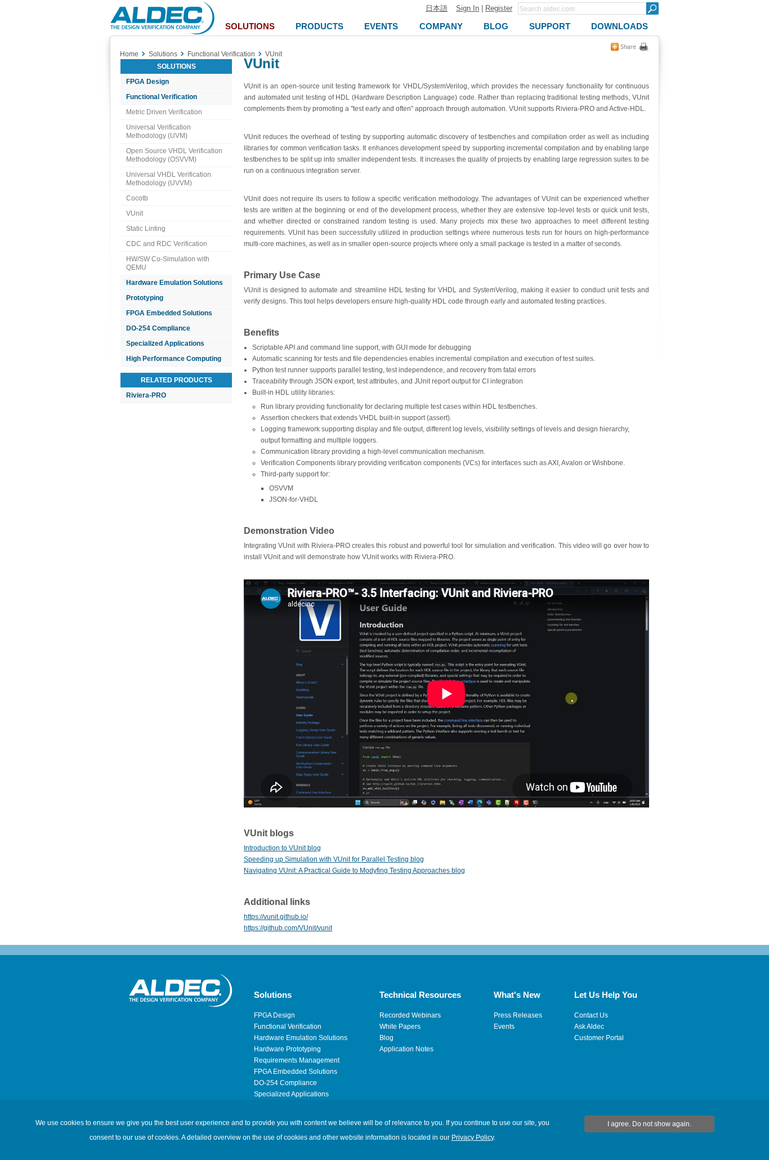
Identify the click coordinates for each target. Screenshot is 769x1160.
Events (504, 1026)
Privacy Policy (472, 1137)
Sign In (467, 8)
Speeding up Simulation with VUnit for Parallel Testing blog (334, 859)
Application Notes (406, 1049)
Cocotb (137, 198)
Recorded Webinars (410, 1015)
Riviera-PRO (146, 395)
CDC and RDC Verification (166, 244)
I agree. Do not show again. (649, 1124)
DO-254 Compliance (158, 328)
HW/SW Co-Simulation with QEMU (167, 263)
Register (498, 8)
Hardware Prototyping (287, 1049)
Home (129, 54)
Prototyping (144, 298)
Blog (386, 1038)
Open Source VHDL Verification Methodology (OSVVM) (174, 155)
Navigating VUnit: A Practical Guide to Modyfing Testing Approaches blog (354, 871)
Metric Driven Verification (164, 112)
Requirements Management (296, 1060)
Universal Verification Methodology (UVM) (158, 131)
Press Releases (518, 1015)
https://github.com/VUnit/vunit (288, 928)
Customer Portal (599, 1038)
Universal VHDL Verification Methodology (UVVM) (168, 179)
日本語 (437, 8)
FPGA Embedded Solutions (169, 313)
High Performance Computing (173, 359)
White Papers (400, 1026)
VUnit (134, 213)
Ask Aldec (589, 1026)
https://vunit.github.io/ (276, 917)
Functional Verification (161, 97)
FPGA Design (147, 82)
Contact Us (591, 1015)
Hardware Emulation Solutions (174, 283)
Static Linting (146, 229)
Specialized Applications (165, 343)
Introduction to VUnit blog (282, 848)
